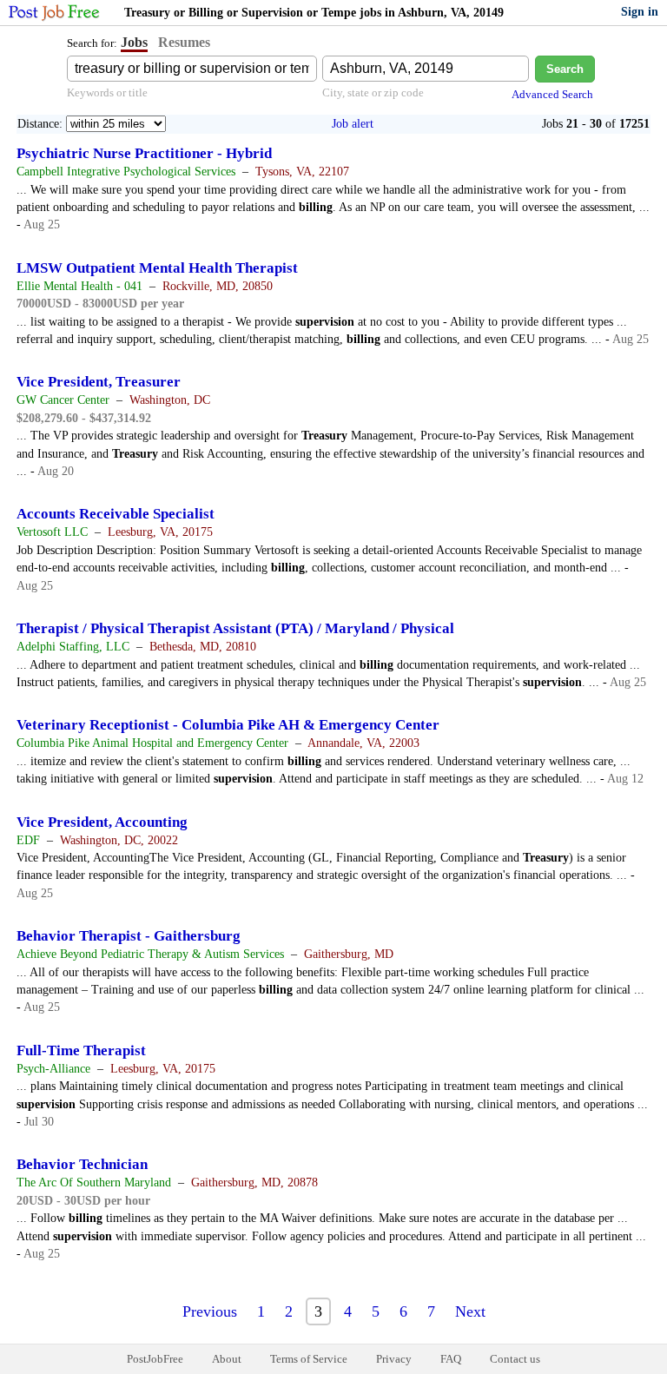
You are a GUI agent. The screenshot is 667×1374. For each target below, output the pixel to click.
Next (470, 1311)
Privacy (394, 1358)
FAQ (450, 1358)
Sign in (639, 11)
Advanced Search (552, 94)
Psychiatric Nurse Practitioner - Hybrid (144, 153)
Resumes (184, 42)
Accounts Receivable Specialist (116, 513)
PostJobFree (155, 1358)
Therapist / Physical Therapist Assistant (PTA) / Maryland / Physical (235, 628)
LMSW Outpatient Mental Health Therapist (157, 268)
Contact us (515, 1358)
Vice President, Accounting (102, 822)
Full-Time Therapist (81, 1050)
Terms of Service (308, 1358)
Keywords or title (107, 92)
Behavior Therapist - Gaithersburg (129, 936)
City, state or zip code (373, 92)
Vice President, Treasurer (99, 381)
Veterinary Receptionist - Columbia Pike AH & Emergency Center (228, 725)
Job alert (352, 123)
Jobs (134, 42)
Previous (209, 1311)
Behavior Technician (82, 1164)
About (226, 1358)
